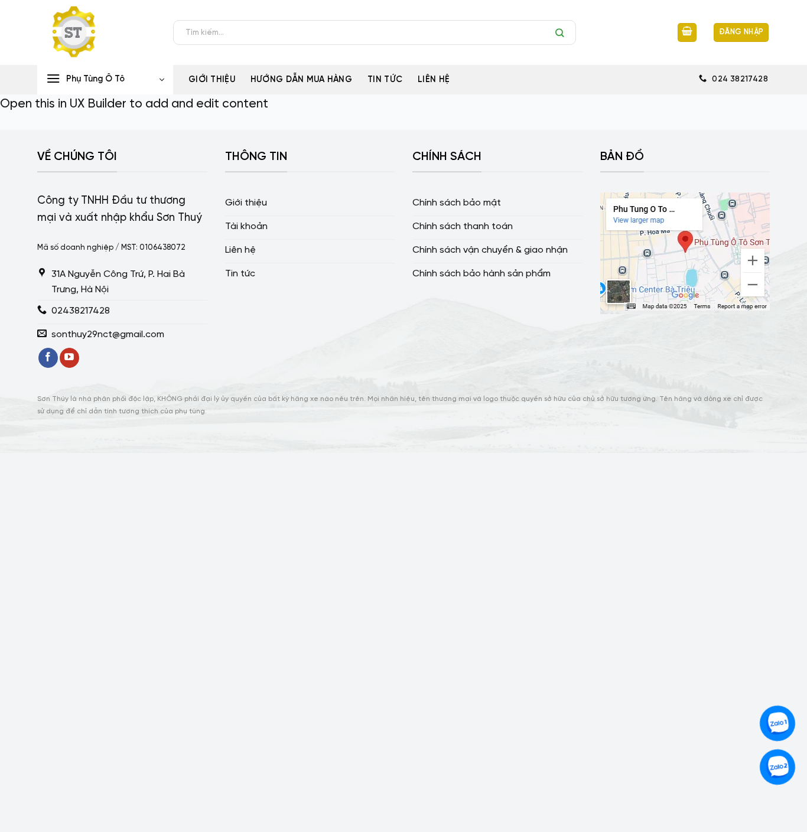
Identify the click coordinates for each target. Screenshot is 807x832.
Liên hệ (434, 79)
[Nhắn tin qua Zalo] (777, 723)
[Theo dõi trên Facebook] (48, 358)
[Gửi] (562, 32)
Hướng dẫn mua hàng (301, 79)
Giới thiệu (211, 79)
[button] (687, 33)
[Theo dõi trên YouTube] (69, 358)
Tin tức (384, 79)
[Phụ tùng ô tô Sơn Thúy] (96, 32)
